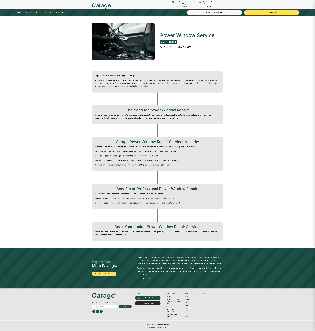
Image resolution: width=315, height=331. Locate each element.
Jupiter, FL (165, 232)
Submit (125, 307)
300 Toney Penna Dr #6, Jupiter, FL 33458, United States (173, 301)
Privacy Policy (165, 327)
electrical (138, 86)
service (204, 232)
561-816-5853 (207, 6)
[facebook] (93, 311)
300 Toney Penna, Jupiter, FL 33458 (175, 47)
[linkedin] (101, 311)
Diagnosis (99, 147)
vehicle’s (161, 80)
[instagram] (97, 311)
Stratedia (157, 327)
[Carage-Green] (104, 293)
